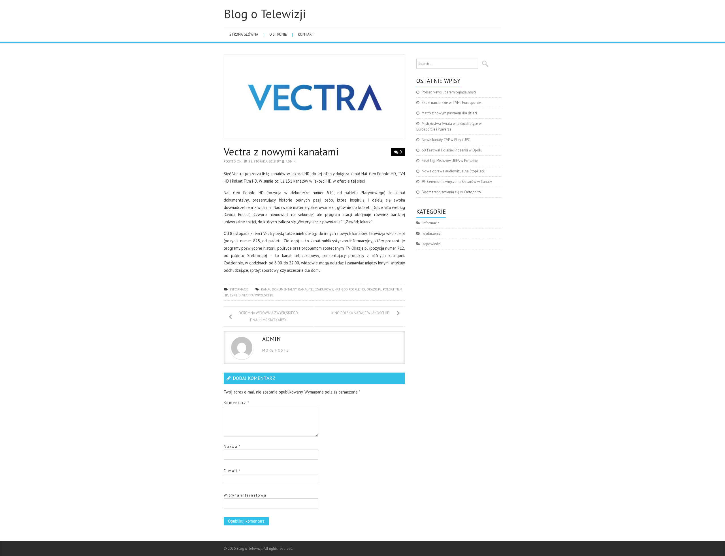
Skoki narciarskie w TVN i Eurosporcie (451, 102)
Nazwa (232, 446)
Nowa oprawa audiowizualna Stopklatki (453, 171)
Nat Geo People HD (349, 289)
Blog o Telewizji (265, 14)
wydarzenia (432, 233)
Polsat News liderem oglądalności (449, 92)
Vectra (248, 295)
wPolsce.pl (264, 295)
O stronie (278, 34)
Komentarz (237, 402)
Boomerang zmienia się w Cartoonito (451, 192)
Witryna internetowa (245, 495)
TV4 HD (235, 295)
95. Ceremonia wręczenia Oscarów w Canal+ (457, 181)
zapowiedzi (432, 243)
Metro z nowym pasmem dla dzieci (449, 113)
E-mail (232, 471)
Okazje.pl (373, 289)
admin (291, 161)
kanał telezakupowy (315, 289)
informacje (239, 289)
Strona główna (243, 34)
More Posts (275, 350)
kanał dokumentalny (279, 289)
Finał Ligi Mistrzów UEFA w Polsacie (450, 160)
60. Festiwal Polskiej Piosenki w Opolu (452, 150)
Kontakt (306, 34)
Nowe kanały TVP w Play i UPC (446, 139)
